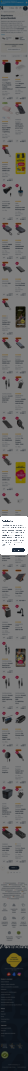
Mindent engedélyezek (18, 550)
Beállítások (7, 550)
